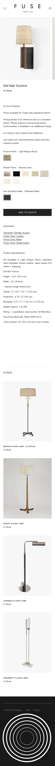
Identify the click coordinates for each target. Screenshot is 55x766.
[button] (27, 151)
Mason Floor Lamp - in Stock (19, 446)
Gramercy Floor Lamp (15, 678)
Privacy (37, 710)
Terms (27, 710)
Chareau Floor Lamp (14, 601)
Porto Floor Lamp (13, 524)
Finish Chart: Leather (13, 236)
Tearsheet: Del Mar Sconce (16, 233)
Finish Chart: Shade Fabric (16, 243)
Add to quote (27, 212)
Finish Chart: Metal (12, 239)
